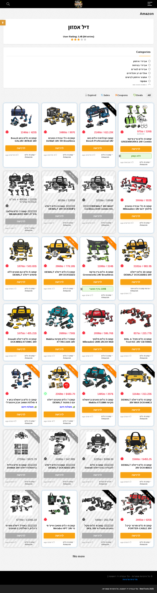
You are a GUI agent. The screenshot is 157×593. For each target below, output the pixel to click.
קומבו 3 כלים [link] (106, 155)
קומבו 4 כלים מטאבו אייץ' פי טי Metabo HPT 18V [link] (60, 527)
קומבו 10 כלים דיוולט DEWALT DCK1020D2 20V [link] (138, 273)
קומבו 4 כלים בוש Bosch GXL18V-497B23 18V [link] (24, 139)
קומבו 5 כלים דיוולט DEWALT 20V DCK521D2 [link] (59, 273)
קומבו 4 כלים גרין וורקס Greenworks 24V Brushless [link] (98, 273)
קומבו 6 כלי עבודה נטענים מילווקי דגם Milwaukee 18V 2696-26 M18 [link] (137, 209)
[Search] (8, 4)
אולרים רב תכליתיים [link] (137, 73)
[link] (3, 22)
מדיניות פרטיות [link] (130, 579)
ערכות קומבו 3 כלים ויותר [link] (140, 288)
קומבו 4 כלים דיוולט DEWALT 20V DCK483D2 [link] (136, 466)
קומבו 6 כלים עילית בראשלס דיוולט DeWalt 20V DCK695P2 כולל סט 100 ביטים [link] (22, 469)
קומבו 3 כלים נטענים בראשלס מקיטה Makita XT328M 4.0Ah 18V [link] (97, 402)
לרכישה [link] (136, 149)
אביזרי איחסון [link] (140, 61)
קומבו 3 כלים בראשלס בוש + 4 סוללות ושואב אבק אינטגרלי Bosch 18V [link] (21, 402)
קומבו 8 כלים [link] (145, 542)
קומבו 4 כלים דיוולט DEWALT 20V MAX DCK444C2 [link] (136, 401)
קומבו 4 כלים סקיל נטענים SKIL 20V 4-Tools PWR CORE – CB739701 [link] (98, 528)
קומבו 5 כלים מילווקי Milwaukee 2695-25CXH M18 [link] (98, 340)
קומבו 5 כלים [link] (68, 288)
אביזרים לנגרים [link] (139, 69)
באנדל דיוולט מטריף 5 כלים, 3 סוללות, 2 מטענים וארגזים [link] (21, 528)
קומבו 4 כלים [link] (145, 162)
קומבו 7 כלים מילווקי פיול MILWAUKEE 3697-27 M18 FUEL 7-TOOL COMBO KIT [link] (21, 215)
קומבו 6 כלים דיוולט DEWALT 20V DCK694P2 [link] (60, 207)
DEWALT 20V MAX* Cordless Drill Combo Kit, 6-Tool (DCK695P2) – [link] (98, 209)
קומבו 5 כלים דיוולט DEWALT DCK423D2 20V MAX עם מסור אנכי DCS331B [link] (59, 468)
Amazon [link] (143, 164)
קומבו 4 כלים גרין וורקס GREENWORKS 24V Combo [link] (136, 140)
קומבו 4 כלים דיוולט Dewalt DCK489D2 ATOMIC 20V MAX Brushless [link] (22, 342)
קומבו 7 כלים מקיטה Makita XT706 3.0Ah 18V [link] (60, 340)
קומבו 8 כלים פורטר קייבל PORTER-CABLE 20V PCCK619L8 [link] (138, 528)
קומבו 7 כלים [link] (30, 228)
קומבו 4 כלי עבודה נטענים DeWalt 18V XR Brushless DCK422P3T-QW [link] (60, 141)
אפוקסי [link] (143, 81)
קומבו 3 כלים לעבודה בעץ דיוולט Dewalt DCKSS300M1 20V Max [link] (99, 468)
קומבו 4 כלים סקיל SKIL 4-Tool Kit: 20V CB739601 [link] (138, 340)
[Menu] (150, 4)
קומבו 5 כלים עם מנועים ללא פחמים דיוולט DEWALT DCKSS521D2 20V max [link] (22, 275)
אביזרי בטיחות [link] (139, 65)
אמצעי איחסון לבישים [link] (136, 77)
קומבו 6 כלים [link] (145, 223)
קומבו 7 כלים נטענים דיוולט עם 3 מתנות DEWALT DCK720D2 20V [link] (61, 402)
